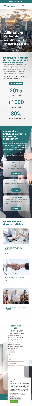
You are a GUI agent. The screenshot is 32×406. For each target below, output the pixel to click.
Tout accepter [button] (14, 401)
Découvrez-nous (16, 83)
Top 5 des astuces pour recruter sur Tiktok (15, 307)
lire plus (6, 253)
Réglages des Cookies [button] (15, 398)
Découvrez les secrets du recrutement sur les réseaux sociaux (14, 248)
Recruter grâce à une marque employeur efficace (14, 278)
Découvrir (16, 173)
